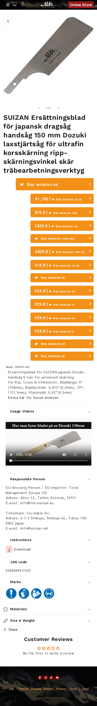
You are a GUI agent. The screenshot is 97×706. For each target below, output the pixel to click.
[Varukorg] (14, 4)
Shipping (36, 689)
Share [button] (13, 629)
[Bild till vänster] (39, 108)
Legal (85, 689)
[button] (48, 609)
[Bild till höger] (58, 108)
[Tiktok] (51, 677)
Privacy (61, 689)
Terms (73, 689)
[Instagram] (46, 677)
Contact (24, 689)
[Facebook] (40, 677)
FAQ (11, 689)
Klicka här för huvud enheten (33, 397)
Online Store (81, 4)
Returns (48, 689)
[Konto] (23, 4)
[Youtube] (57, 677)
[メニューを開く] (6, 4)
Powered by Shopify (57, 698)
